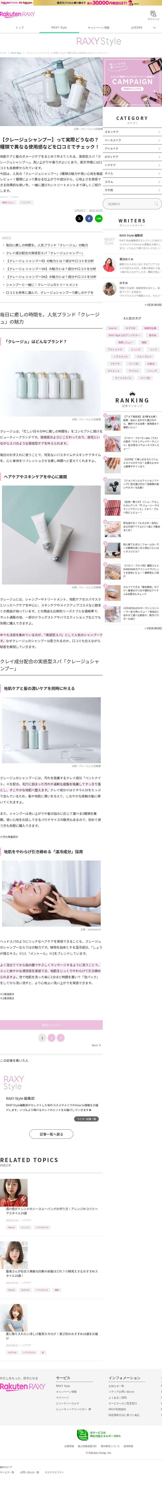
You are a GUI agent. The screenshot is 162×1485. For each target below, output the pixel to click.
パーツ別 (133, 363)
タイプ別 (145, 378)
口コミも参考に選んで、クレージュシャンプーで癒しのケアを (50, 292)
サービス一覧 (7, 1472)
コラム (109, 182)
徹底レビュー (8, 202)
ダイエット (114, 370)
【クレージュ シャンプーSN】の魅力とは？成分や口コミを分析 (51, 268)
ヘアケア (15, 196)
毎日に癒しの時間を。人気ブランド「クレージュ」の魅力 (47, 245)
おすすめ (25, 1289)
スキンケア (112, 132)
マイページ (62, 1397)
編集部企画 (150, 328)
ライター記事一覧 (86, 1119)
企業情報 (69, 1446)
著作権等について (110, 1446)
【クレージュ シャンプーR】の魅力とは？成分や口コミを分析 (50, 260)
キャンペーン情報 (99, 27)
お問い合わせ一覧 (29, 1472)
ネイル (109, 173)
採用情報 (128, 1446)
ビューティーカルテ (67, 1403)
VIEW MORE (153, 305)
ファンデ (152, 370)
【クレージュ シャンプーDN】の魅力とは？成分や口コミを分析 (51, 276)
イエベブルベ (144, 356)
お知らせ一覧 (116, 1385)
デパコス (133, 370)
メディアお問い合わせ (121, 1391)
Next (96, 1045)
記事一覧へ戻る (51, 1134)
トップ (20, 27)
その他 (109, 190)
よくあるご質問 (118, 1397)
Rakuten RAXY (17, 14)
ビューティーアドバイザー (71, 1409)
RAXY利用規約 (117, 1409)
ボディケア (111, 157)
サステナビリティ (54, 1472)
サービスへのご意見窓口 (123, 1403)
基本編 (152, 335)
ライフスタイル (123, 378)
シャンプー (26, 202)
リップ (153, 349)
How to (11, 1227)
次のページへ (51, 1025)
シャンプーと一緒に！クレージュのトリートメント (42, 284)
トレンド (25, 1227)
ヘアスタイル (42, 1227)
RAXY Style (59, 27)
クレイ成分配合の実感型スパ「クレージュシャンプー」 (45, 253)
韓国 (144, 342)
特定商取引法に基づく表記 (124, 1415)
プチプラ (115, 363)
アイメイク (111, 148)
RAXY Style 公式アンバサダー (124, 335)
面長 (57, 1289)
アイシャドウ (115, 349)
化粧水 (150, 363)
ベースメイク (113, 140)
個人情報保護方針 (87, 1446)
